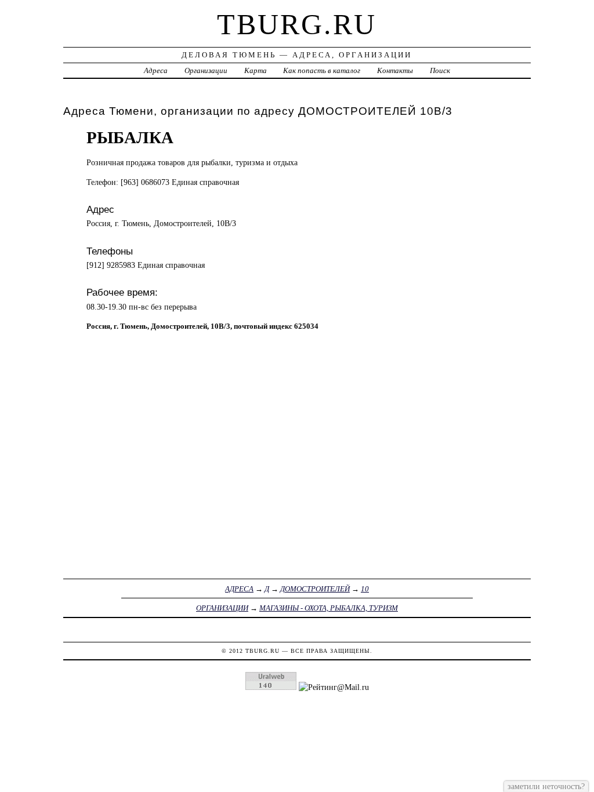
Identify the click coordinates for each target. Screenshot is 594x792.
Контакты (395, 70)
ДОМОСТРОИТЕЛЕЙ (315, 588)
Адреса (156, 70)
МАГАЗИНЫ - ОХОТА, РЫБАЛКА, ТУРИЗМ (328, 608)
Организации (205, 70)
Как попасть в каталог (321, 70)
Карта (255, 70)
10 (365, 588)
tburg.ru (296, 24)
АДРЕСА (239, 588)
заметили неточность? (546, 786)
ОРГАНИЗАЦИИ (222, 608)
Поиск (440, 70)
